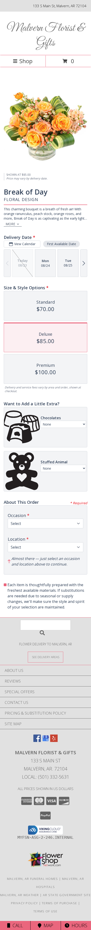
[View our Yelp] (54, 740)
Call (16, 925)
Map (47, 925)
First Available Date (61, 244)
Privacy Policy (24, 903)
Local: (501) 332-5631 (45, 777)
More (10, 224)
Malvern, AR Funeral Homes (32, 879)
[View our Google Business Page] (45, 740)
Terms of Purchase (59, 903)
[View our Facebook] (37, 740)
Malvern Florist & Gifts (45, 35)
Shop (25, 61)
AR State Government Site (67, 895)
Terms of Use (45, 911)
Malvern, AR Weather (19, 895)
